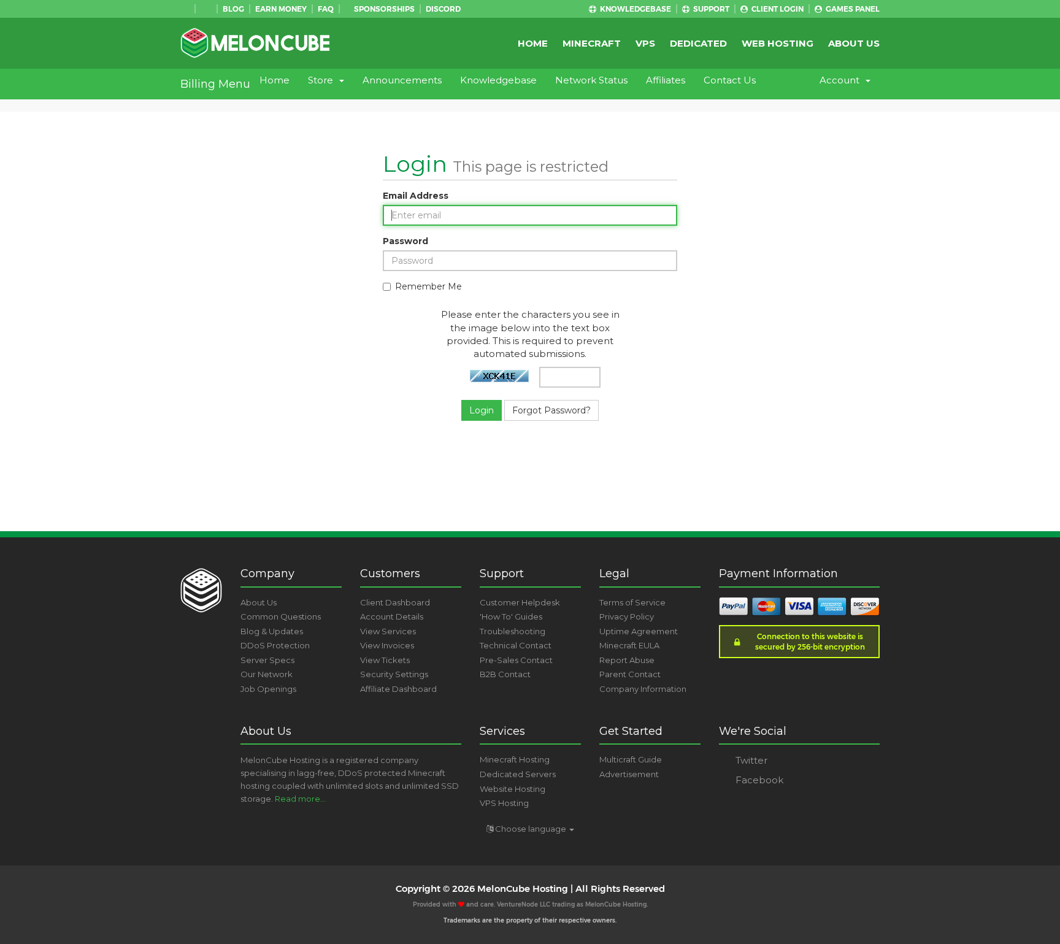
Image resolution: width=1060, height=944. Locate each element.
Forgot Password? (551, 410)
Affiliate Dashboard (398, 689)
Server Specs (267, 660)
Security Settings (394, 674)
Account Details (391, 616)
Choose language (530, 829)
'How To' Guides (511, 616)
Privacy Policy (626, 616)
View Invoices (387, 645)
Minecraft (592, 43)
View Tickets (385, 660)
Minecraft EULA (629, 645)
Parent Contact (630, 674)
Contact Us (730, 80)
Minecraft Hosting (515, 759)
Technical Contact (515, 645)
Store (323, 80)
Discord (443, 8)
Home (533, 43)
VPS (645, 43)
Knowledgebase (634, 8)
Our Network (266, 674)
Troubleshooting (512, 631)
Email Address (415, 195)
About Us (854, 43)
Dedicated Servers (518, 774)
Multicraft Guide (630, 759)
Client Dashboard (395, 602)
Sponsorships (383, 8)
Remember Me (428, 286)
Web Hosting (777, 43)
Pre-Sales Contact (516, 660)
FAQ (326, 8)
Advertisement (629, 774)
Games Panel (852, 8)
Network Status (591, 80)
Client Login (777, 8)
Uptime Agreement (638, 631)
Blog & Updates (271, 631)
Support (710, 8)
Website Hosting (512, 789)
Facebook (758, 780)
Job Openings (268, 689)
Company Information (642, 689)
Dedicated (698, 43)
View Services (388, 631)
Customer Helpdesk (520, 602)
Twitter (750, 760)
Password (405, 241)
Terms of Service (632, 602)
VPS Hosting (504, 803)
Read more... (300, 799)
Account (842, 80)
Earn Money (281, 8)
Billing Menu (215, 84)
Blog (233, 8)
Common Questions (280, 616)
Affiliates (665, 80)
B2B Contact (505, 674)
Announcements (402, 80)
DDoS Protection (275, 645)
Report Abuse (627, 660)
